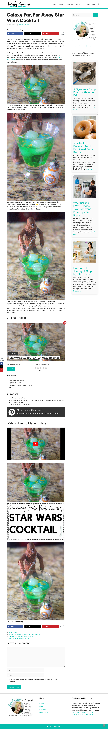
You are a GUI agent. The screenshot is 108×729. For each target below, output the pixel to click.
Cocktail (11, 634)
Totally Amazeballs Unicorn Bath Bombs (21, 636)
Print (11, 369)
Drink (10, 632)
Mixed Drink (27, 634)
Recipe (15, 632)
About (61, 4)
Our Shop (70, 4)
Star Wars (35, 634)
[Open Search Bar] (99, 4)
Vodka (40, 634)
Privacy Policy (90, 4)
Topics (78, 4)
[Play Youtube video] (36, 444)
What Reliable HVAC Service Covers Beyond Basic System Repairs (82, 209)
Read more (89, 169)
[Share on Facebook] (1, 363)
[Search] (95, 15)
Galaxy (17, 634)
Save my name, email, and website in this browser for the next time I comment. (33, 680)
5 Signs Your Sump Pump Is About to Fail (84, 92)
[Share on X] (1, 366)
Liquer (21, 634)
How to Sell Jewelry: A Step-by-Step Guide (83, 271)
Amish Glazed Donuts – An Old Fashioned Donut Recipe (83, 148)
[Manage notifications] (104, 725)
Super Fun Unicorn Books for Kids (19, 638)
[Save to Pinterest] (1, 370)
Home (54, 4)
